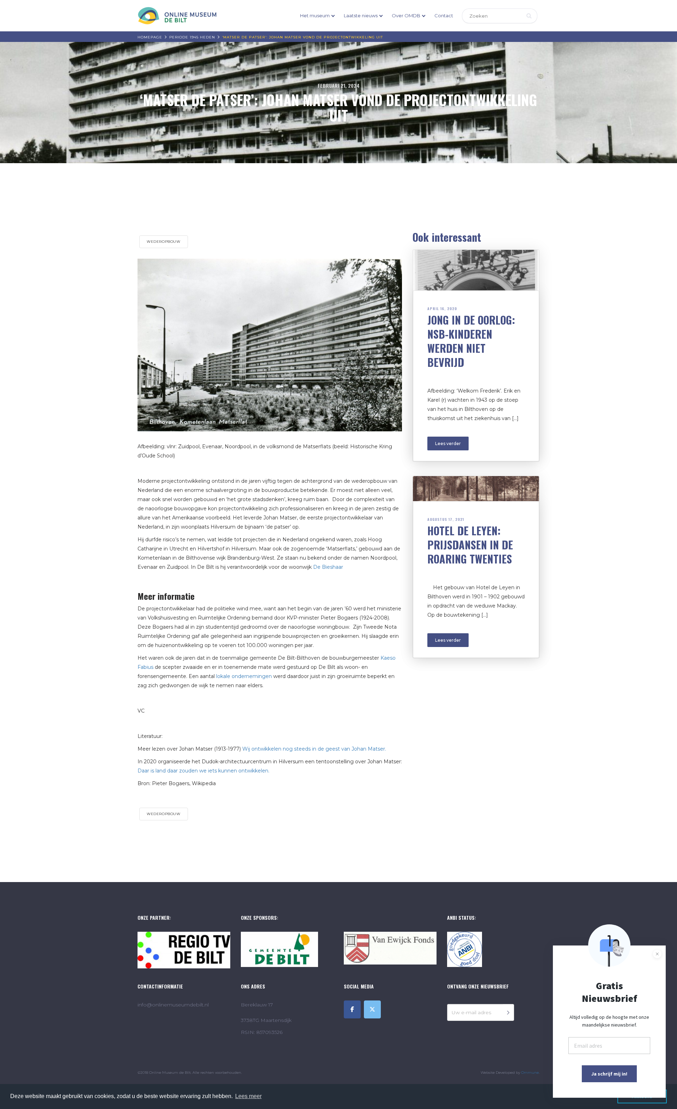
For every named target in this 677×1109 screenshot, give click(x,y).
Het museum (315, 15)
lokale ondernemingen (244, 676)
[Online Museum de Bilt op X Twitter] (372, 1009)
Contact (443, 15)
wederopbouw (164, 241)
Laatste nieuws (361, 15)
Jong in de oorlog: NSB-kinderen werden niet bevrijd (471, 341)
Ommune (530, 1072)
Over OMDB (406, 15)
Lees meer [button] (248, 1096)
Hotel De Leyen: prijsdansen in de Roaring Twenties (470, 545)
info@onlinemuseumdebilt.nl (173, 1005)
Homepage (150, 37)
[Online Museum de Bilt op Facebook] (352, 1009)
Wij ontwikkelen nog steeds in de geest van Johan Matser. (314, 749)
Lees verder (448, 443)
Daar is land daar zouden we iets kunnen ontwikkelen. (204, 771)
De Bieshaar (328, 567)
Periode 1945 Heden (192, 37)
